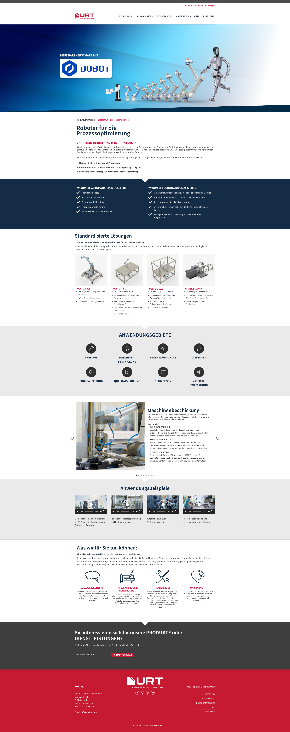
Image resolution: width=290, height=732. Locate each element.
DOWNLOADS (209, 711)
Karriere (189, 6)
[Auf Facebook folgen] (137, 693)
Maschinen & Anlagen (187, 16)
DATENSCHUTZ (208, 698)
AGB (213, 707)
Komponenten (144, 16)
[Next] (218, 438)
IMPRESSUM (210, 694)
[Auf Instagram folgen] (142, 693)
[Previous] (72, 438)
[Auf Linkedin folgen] (147, 693)
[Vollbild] (104, 511)
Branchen (208, 16)
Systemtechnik (163, 16)
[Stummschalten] (101, 511)
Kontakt (199, 6)
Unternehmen (125, 16)
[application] (91, 504)
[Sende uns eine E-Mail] (153, 693)
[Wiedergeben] (78, 511)
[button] (91, 504)
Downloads (210, 6)
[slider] (89, 511)
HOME (78, 120)
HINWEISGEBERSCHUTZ (205, 703)
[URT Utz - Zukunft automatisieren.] (85, 16)
